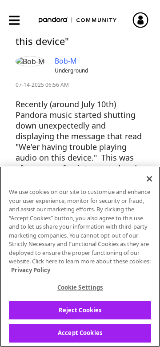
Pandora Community (78, 20)
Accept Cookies (80, 333)
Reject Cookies (80, 310)
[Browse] (18, 20)
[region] (80, 256)
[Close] (149, 179)
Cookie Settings (80, 287)
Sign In (144, 20)
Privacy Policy (30, 270)
